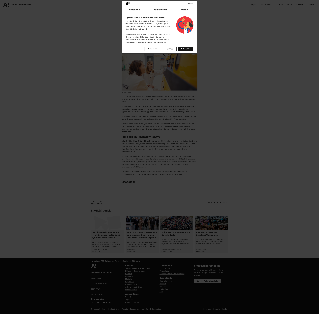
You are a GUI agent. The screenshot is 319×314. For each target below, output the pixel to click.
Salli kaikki (185, 49)
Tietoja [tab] (184, 9)
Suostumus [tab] (134, 9)
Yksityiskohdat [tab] (159, 9)
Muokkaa (169, 49)
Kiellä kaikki (153, 49)
